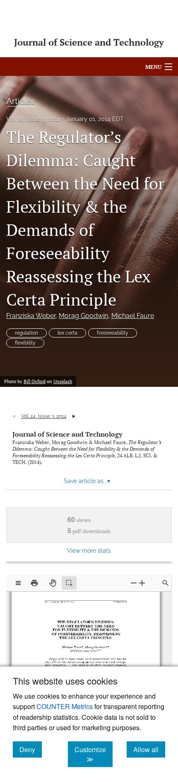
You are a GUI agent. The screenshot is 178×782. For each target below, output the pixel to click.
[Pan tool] (52, 583)
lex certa (67, 333)
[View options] (18, 583)
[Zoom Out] (134, 583)
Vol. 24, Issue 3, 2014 (33, 119)
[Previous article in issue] (14, 416)
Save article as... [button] (87, 481)
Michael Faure (132, 316)
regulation (26, 333)
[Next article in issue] (74, 416)
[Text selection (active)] (69, 583)
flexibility (25, 343)
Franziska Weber (30, 316)
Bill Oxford (35, 381)
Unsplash (62, 381)
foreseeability (112, 333)
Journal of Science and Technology (67, 434)
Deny (30, 749)
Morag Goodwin (83, 316)
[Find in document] (165, 583)
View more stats (89, 550)
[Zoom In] (142, 583)
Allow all (149, 749)
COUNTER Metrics (64, 706)
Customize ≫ (94, 754)
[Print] (34, 583)
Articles (20, 101)
